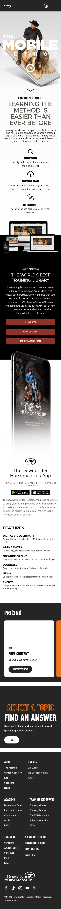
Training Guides (38, 810)
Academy (9, 799)
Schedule (9, 852)
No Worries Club (35, 837)
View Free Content (20, 669)
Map (6, 857)
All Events (33, 767)
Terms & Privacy (11, 900)
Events (32, 762)
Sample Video (30, 331)
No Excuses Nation (38, 772)
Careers (30, 855)
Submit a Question (39, 820)
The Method (10, 767)
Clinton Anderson (13, 772)
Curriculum (10, 815)
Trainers (9, 837)
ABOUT (8, 762)
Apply (7, 820)
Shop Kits (30, 322)
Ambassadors (11, 847)
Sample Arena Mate (30, 341)
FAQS (12, 740)
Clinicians (9, 842)
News (7, 787)
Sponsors (9, 782)
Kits (6, 777)
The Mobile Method (40, 815)
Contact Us (32, 849)
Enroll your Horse (13, 810)
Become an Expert (13, 805)
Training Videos (38, 805)
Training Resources (42, 799)
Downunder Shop (35, 843)
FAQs (31, 777)
